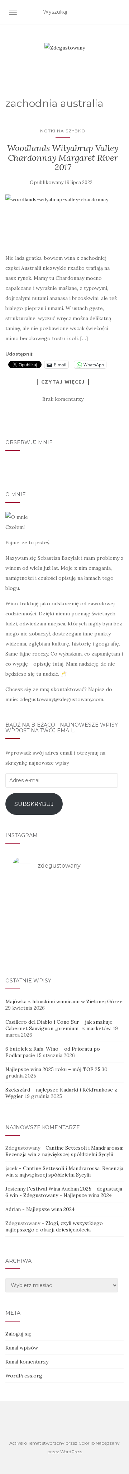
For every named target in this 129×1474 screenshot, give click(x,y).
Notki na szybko (63, 130)
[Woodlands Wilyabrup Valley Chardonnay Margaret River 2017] (62, 219)
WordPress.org (23, 1375)
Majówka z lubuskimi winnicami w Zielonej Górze (64, 1001)
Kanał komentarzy (26, 1361)
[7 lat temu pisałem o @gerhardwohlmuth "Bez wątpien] (64, 948)
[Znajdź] (119, 12)
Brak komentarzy (62, 399)
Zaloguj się (18, 1333)
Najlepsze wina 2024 (87, 1195)
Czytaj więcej (63, 382)
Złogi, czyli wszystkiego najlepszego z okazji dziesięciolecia (54, 1226)
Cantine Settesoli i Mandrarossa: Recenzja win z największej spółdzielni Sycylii (64, 1151)
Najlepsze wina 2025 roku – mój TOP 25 (52, 1069)
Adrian (13, 1209)
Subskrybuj (34, 804)
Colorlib (86, 1443)
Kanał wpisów (21, 1347)
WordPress (71, 1451)
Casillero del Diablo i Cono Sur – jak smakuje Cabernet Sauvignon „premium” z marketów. (59, 1025)
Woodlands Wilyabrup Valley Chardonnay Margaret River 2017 (62, 157)
